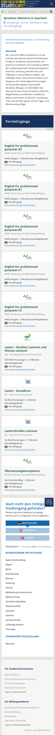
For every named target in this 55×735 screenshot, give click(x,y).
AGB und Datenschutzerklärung (20, 679)
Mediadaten (10, 716)
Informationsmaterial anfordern (20, 165)
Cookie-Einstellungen (15, 683)
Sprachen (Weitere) (28, 11)
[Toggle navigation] (51, 4)
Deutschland (29, 523)
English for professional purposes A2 (21, 147)
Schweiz (29, 537)
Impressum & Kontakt (15, 687)
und (27, 546)
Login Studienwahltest (15, 692)
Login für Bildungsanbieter (18, 724)
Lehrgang (12, 11)
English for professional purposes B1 (21, 188)
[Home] (3, 11)
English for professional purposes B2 (21, 228)
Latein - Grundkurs (18, 391)
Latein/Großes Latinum (21, 431)
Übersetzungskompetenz (22, 471)
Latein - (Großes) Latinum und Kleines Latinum (26, 349)
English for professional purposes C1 (21, 268)
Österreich (29, 530)
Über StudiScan (12, 674)
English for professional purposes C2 (21, 308)
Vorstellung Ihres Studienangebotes (22, 707)
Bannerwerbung (12, 712)
